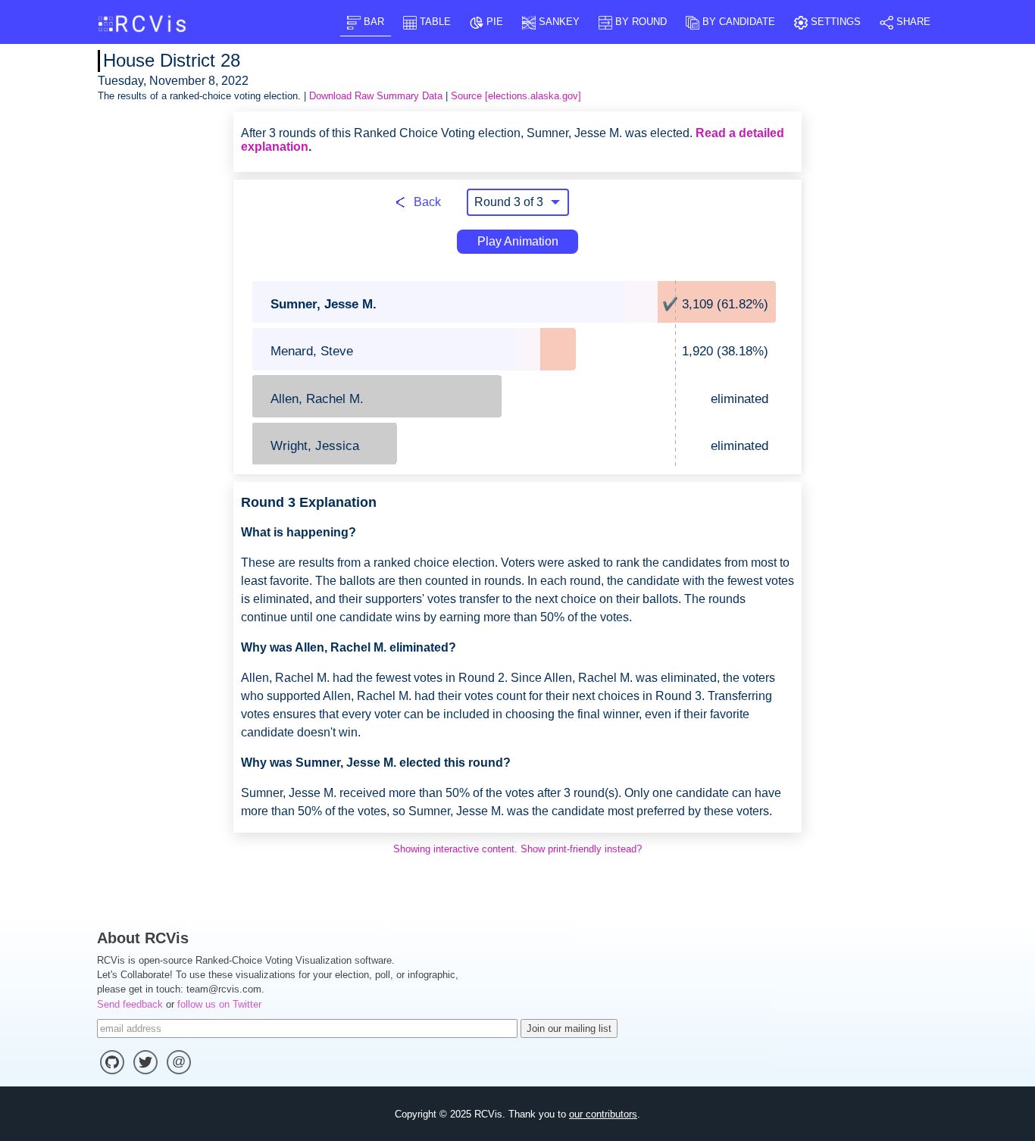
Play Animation (517, 241)
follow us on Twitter (219, 1004)
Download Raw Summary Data (375, 96)
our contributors (603, 1114)
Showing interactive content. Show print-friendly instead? (517, 849)
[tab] (365, 21)
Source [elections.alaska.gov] (516, 96)
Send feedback (130, 1004)
